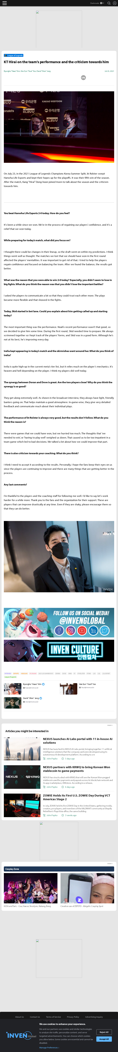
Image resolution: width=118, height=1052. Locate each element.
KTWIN (89, 674)
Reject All (104, 1032)
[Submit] (59, 77)
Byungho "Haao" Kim (32, 684)
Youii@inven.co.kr (87, 687)
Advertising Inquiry (94, 1017)
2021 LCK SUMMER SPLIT (46, 674)
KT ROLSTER (81, 674)
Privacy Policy (73, 1017)
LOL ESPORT (106, 674)
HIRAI (69, 674)
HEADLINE (24, 674)
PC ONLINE (33, 674)
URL (83, 77)
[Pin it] (71, 77)
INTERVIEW (8, 674)
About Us (19, 1017)
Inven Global (16, 3)
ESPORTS (16, 674)
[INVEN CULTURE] (59, 661)
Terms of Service (53, 1017)
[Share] (46, 77)
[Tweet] (34, 77)
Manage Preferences (48, 1047)
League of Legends (10, 677)
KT (74, 674)
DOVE (64, 674)
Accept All (104, 1039)
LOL (99, 674)
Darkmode (94, 3)
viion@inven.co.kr (31, 702)
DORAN (57, 674)
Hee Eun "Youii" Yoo (87, 684)
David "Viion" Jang (31, 698)
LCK (94, 674)
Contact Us (35, 1017)
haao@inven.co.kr (31, 688)
